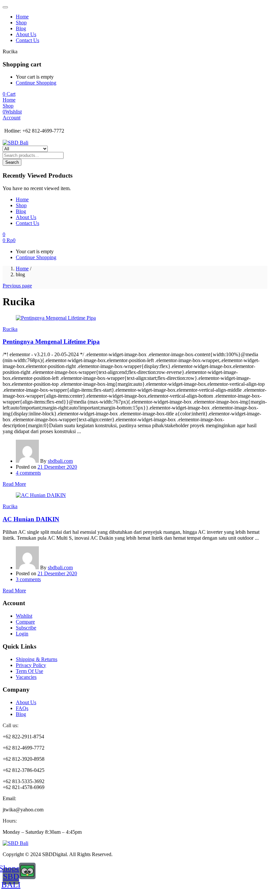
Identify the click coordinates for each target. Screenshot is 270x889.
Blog (21, 28)
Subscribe (26, 627)
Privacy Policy (31, 665)
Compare (25, 622)
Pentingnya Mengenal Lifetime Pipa (51, 341)
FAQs (22, 708)
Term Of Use (29, 671)
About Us (26, 34)
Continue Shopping (36, 83)
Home (22, 16)
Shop (21, 22)
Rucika (10, 329)
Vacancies (26, 677)
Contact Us (27, 40)
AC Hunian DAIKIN (31, 519)
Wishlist (24, 616)
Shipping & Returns (36, 659)
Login (22, 633)
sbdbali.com (60, 461)
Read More (14, 484)
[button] (9, 94)
